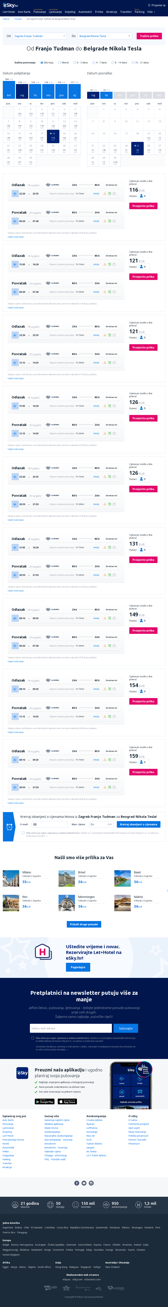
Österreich (58, 1249)
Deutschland (85, 1244)
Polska (69, 1249)
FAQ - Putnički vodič (55, 1159)
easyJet (90, 1147)
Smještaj (70, 12)
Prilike (99, 12)
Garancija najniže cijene (57, 1120)
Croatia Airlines (94, 1120)
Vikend (65, 62)
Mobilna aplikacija (53, 1123)
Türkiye (97, 1267)
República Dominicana (82, 1227)
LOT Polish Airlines (96, 1155)
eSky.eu (67, 1279)
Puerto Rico (9, 1232)
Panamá (148, 1227)
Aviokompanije (52, 1131)
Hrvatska (127, 1244)
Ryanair (90, 1123)
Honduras (115, 1227)
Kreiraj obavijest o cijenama (138, 824)
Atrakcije (111, 12)
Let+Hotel (9, 12)
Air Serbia (91, 1151)
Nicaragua (137, 1227)
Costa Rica (62, 1227)
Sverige (109, 1249)
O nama (132, 1120)
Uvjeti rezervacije (16, 236)
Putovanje (39, 12)
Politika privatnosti (138, 1135)
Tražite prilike (149, 36)
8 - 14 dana (121, 62)
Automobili (85, 12)
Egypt (6, 1267)
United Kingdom (11, 1254)
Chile (26, 1227)
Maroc (22, 1267)
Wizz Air (90, 1135)
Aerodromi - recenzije (55, 1147)
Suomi (131, 1249)
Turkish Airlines (94, 1143)
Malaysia (74, 1267)
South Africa (44, 1267)
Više (150, 12)
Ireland (137, 1244)
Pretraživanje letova (13, 1139)
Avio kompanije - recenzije (58, 1139)
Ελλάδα (116, 1244)
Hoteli (5, 1143)
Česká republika (56, 1244)
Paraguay (22, 1232)
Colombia (50, 1227)
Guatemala (102, 1227)
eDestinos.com (92, 1279)
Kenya (14, 1267)
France (107, 1244)
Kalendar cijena (52, 1151)
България (40, 1244)
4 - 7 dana (101, 62)
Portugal (79, 1249)
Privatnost (134, 1143)
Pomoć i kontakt (137, 1139)
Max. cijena (78, 824)
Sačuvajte (126, 1028)
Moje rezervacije (137, 1131)
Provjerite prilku (143, 206)
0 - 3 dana (82, 62)
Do (74, 36)
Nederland (36, 1249)
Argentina (8, 1227)
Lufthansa (91, 1127)
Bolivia (18, 1227)
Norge (47, 1249)
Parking (139, 12)
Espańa (97, 1244)
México (126, 1227)
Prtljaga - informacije (55, 1155)
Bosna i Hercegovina (22, 1244)
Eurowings (91, 1131)
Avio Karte (24, 12)
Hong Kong (61, 1267)
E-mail (24, 824)
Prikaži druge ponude (84, 924)
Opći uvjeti (134, 1127)
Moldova (24, 1249)
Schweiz (141, 1249)
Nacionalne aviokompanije (58, 1135)
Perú (157, 1227)
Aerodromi (50, 1143)
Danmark (71, 1244)
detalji (96, 193)
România (99, 1249)
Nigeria (32, 1267)
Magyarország (10, 1249)
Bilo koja (48, 62)
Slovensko (120, 1249)
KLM (88, 1139)
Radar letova (51, 1127)
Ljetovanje (55, 12)
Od (9, 36)
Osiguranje (8, 1155)
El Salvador (37, 1227)
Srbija (89, 1249)
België (6, 1244)
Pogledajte (78, 967)
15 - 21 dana (142, 62)
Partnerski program (138, 1123)
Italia (145, 1244)
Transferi (126, 12)
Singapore (86, 1267)
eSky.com (78, 1279)
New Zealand (112, 1267)
